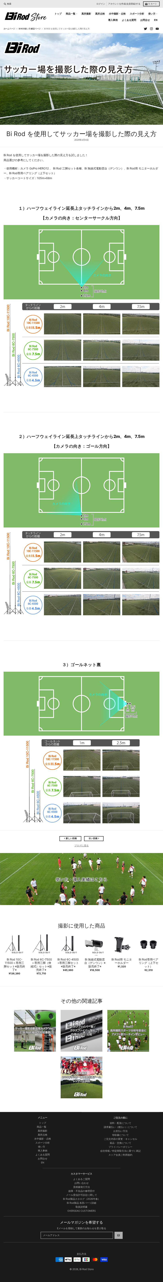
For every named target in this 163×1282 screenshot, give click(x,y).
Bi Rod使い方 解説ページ (30, 29)
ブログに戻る (81, 845)
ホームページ (9, 29)
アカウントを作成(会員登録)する (124, 4)
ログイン (100, 4)
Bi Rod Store (87, 1269)
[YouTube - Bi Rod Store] (157, 29)
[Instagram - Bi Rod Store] (151, 29)
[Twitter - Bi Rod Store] (145, 29)
